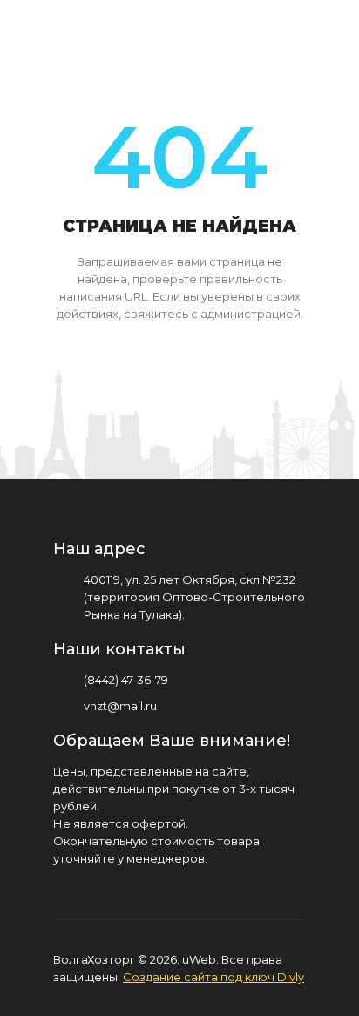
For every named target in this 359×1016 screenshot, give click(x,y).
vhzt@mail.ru (120, 706)
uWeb (199, 959)
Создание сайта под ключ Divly (213, 977)
